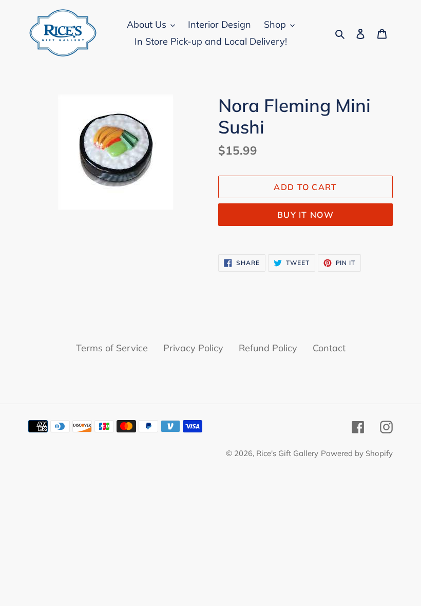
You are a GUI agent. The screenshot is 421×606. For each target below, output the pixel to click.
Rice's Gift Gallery (287, 453)
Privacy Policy (193, 348)
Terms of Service (112, 348)
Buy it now (305, 215)
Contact (329, 348)
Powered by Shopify (357, 453)
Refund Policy (268, 348)
